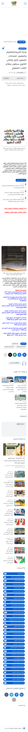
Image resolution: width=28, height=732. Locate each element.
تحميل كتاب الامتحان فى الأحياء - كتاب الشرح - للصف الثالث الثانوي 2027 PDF (8, 504)
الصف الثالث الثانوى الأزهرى (14, 630)
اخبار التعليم (22, 48)
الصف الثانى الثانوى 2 (14, 644)
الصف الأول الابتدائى (14, 580)
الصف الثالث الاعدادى (14, 612)
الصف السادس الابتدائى (14, 665)
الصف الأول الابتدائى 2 (14, 584)
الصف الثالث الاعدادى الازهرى (14, 619)
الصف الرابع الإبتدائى (14, 658)
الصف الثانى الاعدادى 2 (14, 637)
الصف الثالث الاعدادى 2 (14, 616)
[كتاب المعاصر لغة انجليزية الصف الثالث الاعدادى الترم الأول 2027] (19, 483)
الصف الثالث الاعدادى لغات (14, 623)
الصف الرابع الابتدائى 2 (14, 661)
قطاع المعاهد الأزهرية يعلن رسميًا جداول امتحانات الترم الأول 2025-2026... (13, 200)
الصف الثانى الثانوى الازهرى (14, 647)
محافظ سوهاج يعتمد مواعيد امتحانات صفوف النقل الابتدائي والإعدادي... (14, 193)
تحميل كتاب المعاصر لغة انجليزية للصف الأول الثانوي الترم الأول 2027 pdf (8, 551)
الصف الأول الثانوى (21, 346)
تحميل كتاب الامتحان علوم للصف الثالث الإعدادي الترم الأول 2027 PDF (8, 542)
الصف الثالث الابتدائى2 (14, 609)
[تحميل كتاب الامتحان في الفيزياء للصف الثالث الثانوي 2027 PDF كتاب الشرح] (19, 493)
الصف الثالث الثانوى (14, 626)
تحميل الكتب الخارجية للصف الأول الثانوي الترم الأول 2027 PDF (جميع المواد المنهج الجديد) (8, 513)
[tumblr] (6, 695)
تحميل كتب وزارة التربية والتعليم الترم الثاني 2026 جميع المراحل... (13, 187)
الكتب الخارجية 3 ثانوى (14, 683)
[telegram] (11, 695)
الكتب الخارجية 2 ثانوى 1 (14, 676)
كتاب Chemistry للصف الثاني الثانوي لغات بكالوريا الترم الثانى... (9, 42)
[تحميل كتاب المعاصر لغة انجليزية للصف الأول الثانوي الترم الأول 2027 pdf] (19, 550)
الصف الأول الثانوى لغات (14, 605)
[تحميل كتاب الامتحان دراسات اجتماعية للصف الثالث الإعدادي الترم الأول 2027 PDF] (19, 474)
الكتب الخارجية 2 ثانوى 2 (14, 679)
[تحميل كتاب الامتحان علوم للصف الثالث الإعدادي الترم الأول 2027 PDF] (19, 540)
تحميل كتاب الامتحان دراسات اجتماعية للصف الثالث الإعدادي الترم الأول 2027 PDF (8, 475)
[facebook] (17, 695)
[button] (19, 355)
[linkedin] (22, 695)
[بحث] (3, 3)
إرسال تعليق (20, 424)
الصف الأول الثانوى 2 (14, 598)
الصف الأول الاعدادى (14, 587)
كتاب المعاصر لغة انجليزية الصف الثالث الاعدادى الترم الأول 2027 (8, 485)
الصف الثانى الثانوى (9, 346)
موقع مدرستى (20, 72)
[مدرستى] (14, 3)
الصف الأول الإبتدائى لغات (14, 577)
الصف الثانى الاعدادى (14, 633)
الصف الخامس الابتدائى (14, 651)
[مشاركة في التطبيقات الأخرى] (5, 355)
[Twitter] (14, 700)
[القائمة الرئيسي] (25, 3)
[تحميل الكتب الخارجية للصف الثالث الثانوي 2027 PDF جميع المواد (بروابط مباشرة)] (19, 531)
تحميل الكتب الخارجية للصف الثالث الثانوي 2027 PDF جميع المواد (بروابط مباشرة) (8, 532)
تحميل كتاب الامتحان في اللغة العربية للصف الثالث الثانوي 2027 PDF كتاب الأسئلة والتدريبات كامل (8, 523)
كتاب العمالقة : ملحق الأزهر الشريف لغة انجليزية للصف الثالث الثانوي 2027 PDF (14, 461)
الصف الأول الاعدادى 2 (14, 591)
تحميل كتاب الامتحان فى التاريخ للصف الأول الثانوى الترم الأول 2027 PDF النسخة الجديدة (8, 561)
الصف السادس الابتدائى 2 (14, 668)
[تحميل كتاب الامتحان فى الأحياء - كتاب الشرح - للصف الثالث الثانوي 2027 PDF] (19, 502)
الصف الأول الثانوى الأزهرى (14, 601)
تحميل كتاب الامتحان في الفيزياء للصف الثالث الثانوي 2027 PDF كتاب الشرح (8, 494)
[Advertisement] (14, 24)
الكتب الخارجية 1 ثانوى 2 (14, 672)
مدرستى (6, 728)
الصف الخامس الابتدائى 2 (14, 654)
